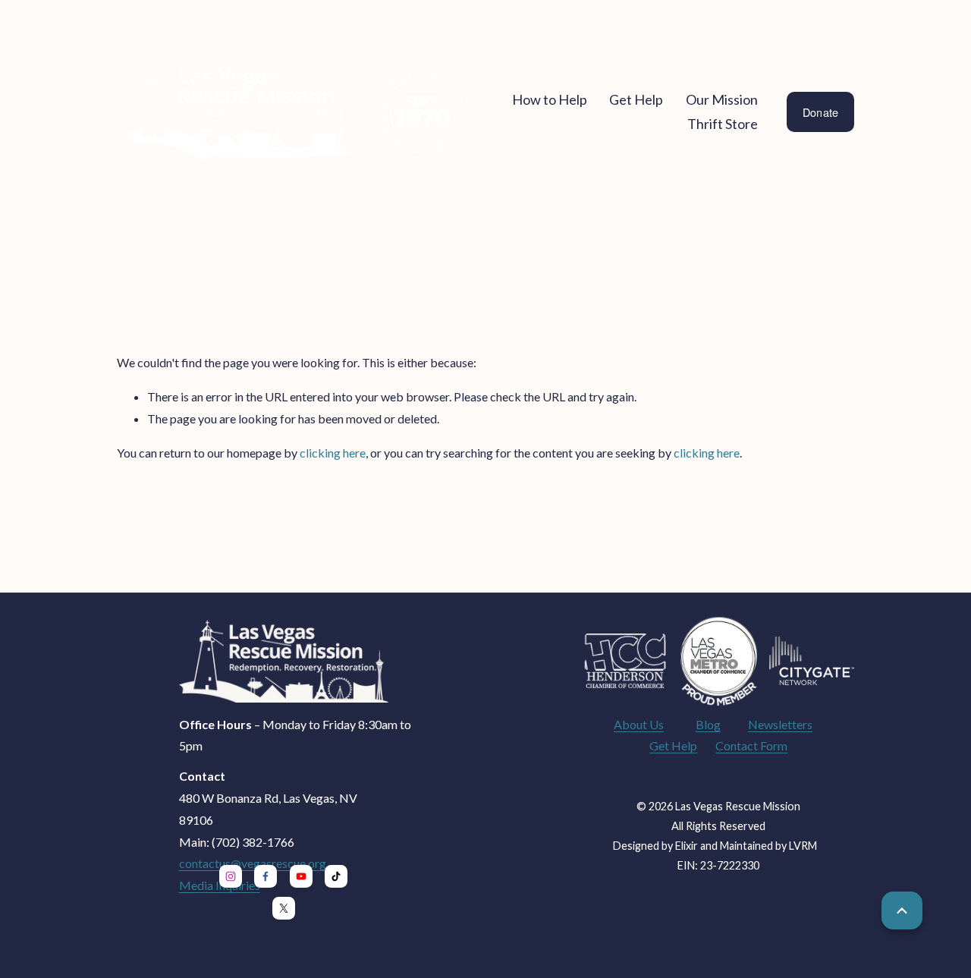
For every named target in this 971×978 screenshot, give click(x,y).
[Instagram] (230, 876)
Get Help (673, 745)
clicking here (333, 452)
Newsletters (780, 724)
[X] (283, 908)
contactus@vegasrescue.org (252, 863)
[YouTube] (301, 876)
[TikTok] (336, 876)
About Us (639, 724)
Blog (708, 724)
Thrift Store (722, 123)
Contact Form (751, 745)
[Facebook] (265, 876)
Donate (821, 112)
